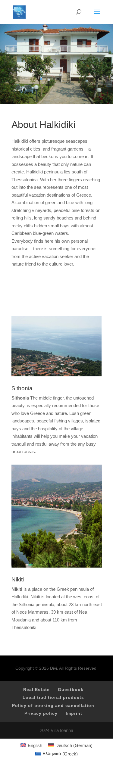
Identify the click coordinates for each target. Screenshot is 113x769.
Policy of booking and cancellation (53, 705)
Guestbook (70, 689)
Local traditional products (53, 697)
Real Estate (36, 689)
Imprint (74, 713)
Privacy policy (41, 713)
